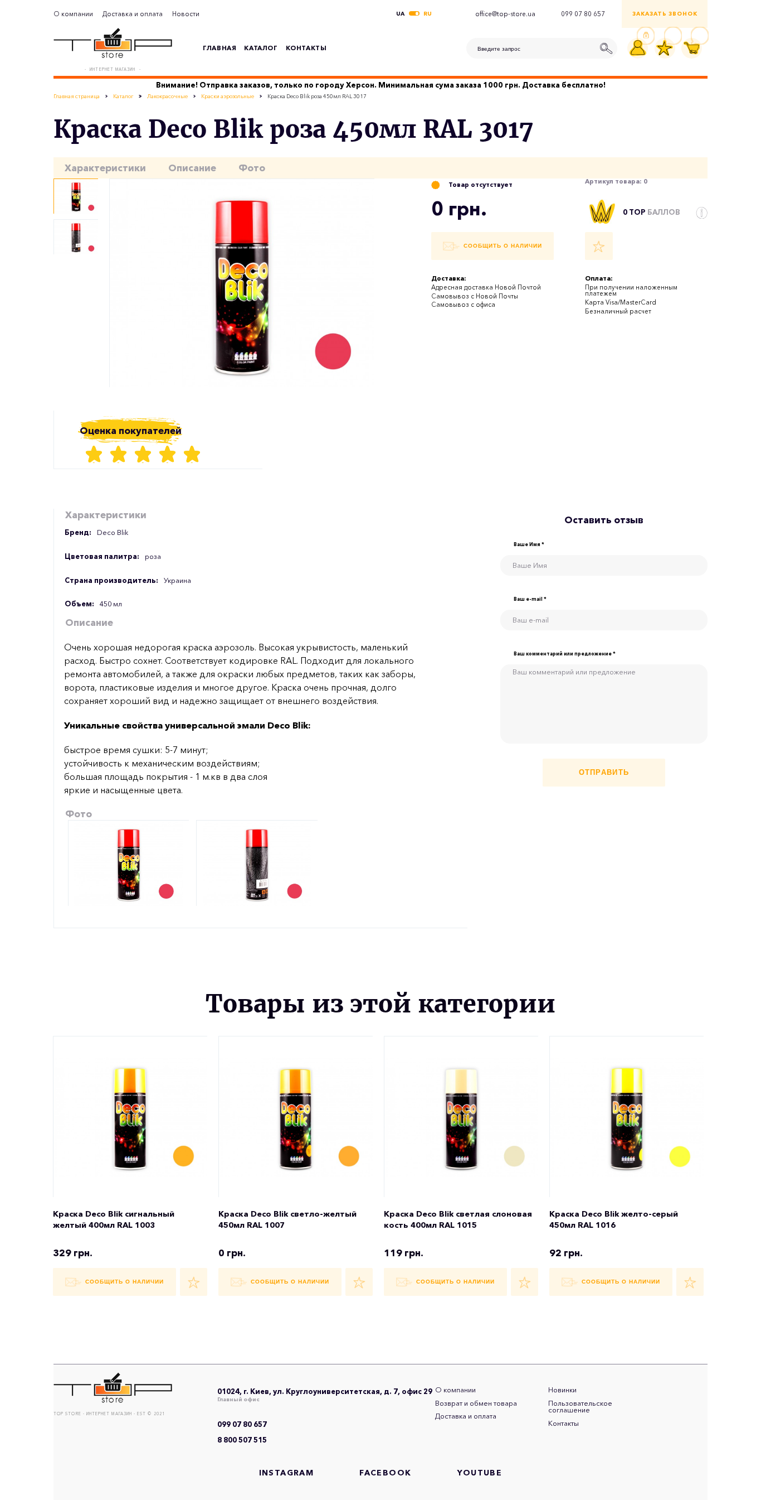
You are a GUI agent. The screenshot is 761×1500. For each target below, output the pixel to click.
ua (400, 14)
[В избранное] (599, 246)
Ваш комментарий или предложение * (565, 654)
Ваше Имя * (529, 544)
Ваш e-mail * (530, 599)
